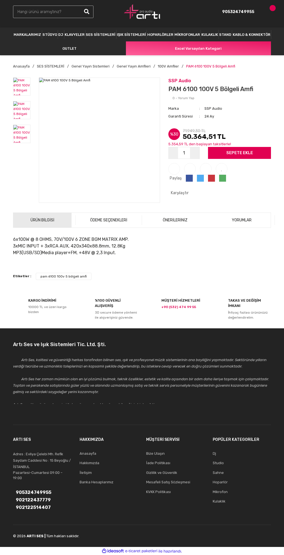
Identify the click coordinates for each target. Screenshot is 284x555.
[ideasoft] (113, 551)
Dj (214, 453)
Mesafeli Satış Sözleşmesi (168, 482)
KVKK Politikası (158, 492)
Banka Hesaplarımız (96, 482)
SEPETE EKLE (239, 152)
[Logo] (142, 11)
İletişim (86, 473)
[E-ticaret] (141, 551)
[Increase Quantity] (194, 153)
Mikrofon (220, 492)
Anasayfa (88, 453)
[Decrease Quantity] (173, 153)
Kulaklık (219, 501)
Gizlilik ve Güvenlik (161, 473)
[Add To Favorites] (221, 169)
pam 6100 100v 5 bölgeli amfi (63, 276)
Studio (218, 463)
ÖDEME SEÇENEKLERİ (108, 220)
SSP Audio (179, 80)
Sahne (218, 473)
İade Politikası (158, 463)
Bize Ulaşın (155, 453)
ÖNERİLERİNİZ (175, 220)
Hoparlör (220, 482)
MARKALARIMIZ (27, 34)
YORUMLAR (242, 220)
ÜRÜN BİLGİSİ (42, 220)
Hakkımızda (89, 463)
